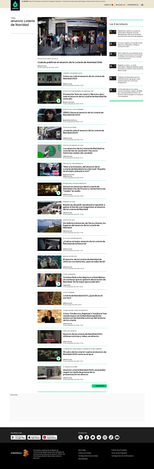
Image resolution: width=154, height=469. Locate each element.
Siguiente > (100, 386)
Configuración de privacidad (88, 456)
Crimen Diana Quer (68, 1)
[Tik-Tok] (111, 439)
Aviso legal (82, 450)
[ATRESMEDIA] (21, 454)
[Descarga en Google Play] (18, 439)
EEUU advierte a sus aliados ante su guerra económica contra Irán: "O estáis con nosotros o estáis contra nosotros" (130, 55)
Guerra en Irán (91, 1)
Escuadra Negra (80, 1)
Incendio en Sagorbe (47, 1)
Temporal (58, 1)
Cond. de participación (119, 453)
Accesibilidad (82, 459)
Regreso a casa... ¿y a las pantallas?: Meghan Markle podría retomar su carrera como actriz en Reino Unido (130, 67)
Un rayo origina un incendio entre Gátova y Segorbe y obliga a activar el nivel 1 (130, 44)
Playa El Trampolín (34, 1)
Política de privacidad (118, 450)
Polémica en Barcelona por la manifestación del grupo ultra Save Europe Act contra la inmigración (129, 79)
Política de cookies (84, 453)
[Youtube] (117, 439)
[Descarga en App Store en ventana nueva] (34, 439)
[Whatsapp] (92, 439)
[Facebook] (86, 439)
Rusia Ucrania (101, 1)
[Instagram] (105, 439)
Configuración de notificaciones (122, 456)
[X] (80, 439)
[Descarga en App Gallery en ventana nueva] (49, 439)
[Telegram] (99, 439)
